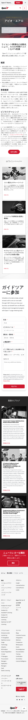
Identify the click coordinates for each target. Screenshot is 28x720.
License (20, 585)
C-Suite (3, 654)
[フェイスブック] (22, 700)
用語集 (17, 676)
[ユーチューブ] (19, 700)
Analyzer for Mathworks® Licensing (4, 617)
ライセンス (16, 134)
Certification (19, 656)
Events (17, 647)
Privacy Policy (6, 381)
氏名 (4, 320)
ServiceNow (19, 659)
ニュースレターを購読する (21, 689)
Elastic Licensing (5, 670)
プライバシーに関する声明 (13, 711)
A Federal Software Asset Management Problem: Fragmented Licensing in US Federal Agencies (11, 465)
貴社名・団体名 (8, 335)
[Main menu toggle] (24, 8)
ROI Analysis (4, 649)
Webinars (18, 640)
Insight (18, 583)
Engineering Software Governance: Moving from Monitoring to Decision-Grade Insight (14, 512)
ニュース (18, 607)
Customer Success (21, 635)
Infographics (19, 638)
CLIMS (17, 590)
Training (18, 654)
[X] (24, 700)
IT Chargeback (5, 638)
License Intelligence (21, 661)
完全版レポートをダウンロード (19, 3)
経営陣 (18, 605)
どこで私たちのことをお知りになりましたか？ (13, 350)
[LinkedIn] (17, 700)
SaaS (2, 668)
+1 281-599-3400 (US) (21, 683)
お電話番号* (7, 342)
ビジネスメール (8, 327)
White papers (19, 645)
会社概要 (18, 603)
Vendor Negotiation (6, 652)
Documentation (20, 652)
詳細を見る (6, 195)
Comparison (19, 642)
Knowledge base (20, 649)
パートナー (4, 678)
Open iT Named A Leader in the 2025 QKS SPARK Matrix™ (6, 3)
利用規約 (3, 711)
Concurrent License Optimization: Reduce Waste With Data (13, 421)
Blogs (17, 633)
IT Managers (4, 656)
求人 (17, 610)
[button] (20, 8)
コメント (6, 359)
